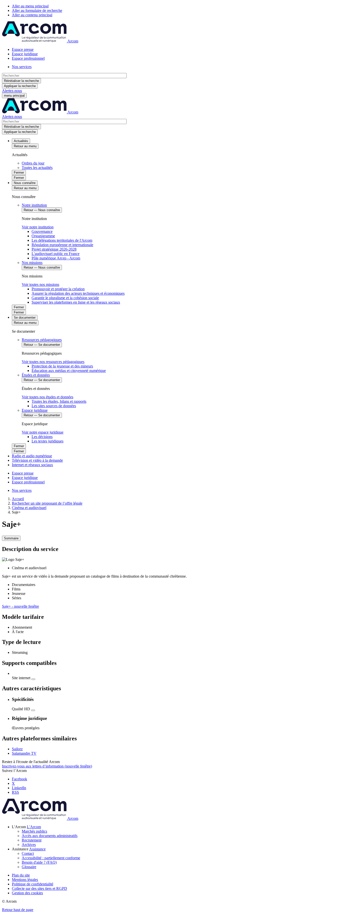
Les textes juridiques (47, 441)
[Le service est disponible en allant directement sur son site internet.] (33, 679)
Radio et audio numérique (32, 456)
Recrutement (31, 840)
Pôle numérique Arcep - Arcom (56, 258)
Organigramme (43, 236)
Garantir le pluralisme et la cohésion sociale (65, 298)
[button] (34, 827)
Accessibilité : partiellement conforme (51, 858)
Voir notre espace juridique (42, 432)
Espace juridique (25, 54)
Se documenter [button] (25, 317)
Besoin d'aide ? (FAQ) (39, 862)
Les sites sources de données (54, 406)
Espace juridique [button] (35, 410)
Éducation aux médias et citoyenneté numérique (69, 370)
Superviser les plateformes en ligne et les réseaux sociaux (76, 302)
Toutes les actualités (37, 167)
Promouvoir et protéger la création (58, 289)
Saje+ (20, 606)
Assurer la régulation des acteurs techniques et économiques (78, 293)
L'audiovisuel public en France (55, 254)
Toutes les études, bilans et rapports (59, 401)
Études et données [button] (36, 375)
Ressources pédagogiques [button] (42, 340)
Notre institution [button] (34, 205)
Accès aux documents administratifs (49, 836)
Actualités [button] (21, 141)
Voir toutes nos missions (40, 284)
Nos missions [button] (32, 262)
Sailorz (17, 749)
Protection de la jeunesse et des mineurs (62, 366)
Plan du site (21, 875)
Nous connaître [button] (25, 183)
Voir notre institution (38, 227)
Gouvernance (42, 231)
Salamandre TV (24, 753)
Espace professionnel (28, 58)
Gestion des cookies (27, 893)
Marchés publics (34, 831)
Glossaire (29, 867)
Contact (28, 853)
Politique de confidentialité (32, 884)
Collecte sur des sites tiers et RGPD (39, 888)
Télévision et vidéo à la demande (37, 460)
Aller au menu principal (30, 6)
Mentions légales (25, 879)
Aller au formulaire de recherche (37, 10)
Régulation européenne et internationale (62, 245)
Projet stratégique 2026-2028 (54, 249)
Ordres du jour (33, 163)
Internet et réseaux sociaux (32, 465)
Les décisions (42, 437)
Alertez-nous (12, 91)
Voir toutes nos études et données (47, 397)
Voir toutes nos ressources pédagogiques (53, 362)
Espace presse (23, 49)
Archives (29, 844)
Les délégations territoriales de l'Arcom (62, 240)
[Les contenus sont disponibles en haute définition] (33, 710)
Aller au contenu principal (32, 15)
